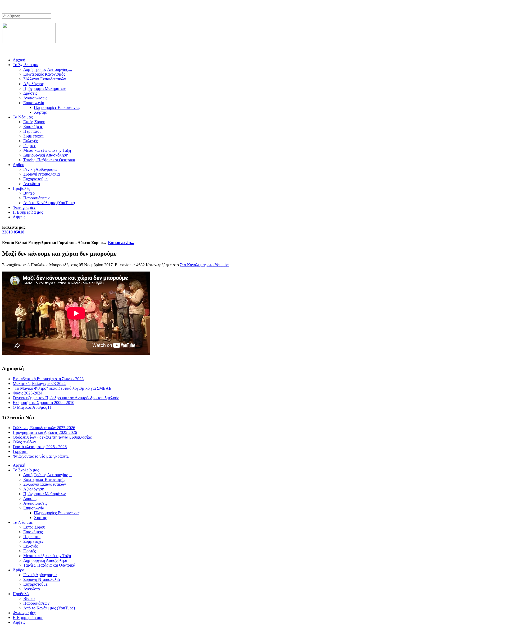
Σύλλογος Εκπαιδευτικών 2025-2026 (44, 427)
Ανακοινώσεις (35, 98)
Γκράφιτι (20, 451)
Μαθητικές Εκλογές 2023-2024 (39, 383)
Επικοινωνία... (121, 242)
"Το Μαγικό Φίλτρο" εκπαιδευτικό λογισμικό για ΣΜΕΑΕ (62, 388)
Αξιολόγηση (33, 83)
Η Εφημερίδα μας (28, 212)
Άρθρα (18, 164)
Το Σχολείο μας (26, 64)
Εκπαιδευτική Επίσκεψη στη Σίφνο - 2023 (48, 379)
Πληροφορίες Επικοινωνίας (57, 107)
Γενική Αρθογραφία (40, 169)
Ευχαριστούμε (35, 179)
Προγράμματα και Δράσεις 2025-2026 (45, 432)
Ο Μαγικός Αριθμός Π (32, 407)
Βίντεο (29, 193)
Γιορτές (29, 145)
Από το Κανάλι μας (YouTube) (49, 202)
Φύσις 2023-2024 (27, 393)
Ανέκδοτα (31, 183)
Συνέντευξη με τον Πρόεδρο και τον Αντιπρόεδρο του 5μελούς (66, 398)
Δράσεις (30, 93)
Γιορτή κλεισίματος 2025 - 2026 (40, 446)
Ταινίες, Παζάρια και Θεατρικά (49, 160)
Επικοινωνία (33, 102)
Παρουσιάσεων (36, 198)
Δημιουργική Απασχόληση (45, 155)
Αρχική (19, 60)
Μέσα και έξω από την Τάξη (47, 150)
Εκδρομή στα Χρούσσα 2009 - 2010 (43, 402)
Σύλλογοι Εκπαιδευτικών (44, 79)
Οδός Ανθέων (24, 442)
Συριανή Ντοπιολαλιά (41, 174)
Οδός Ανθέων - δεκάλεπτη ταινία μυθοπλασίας (52, 437)
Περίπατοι (31, 131)
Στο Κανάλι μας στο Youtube (204, 265)
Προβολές (21, 188)
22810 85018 (13, 232)
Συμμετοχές (33, 136)
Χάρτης (40, 112)
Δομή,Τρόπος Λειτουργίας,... (47, 69)
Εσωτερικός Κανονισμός (44, 74)
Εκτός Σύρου (34, 122)
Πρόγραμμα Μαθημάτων (44, 88)
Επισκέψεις (33, 126)
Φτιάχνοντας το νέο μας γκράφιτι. (41, 456)
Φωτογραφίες (24, 207)
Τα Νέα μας (23, 117)
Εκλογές (30, 141)
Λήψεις (19, 217)
